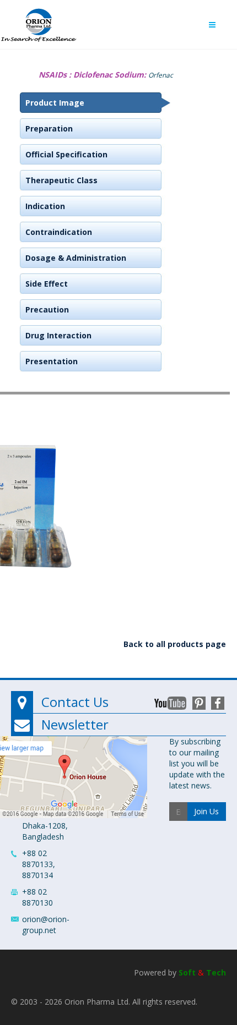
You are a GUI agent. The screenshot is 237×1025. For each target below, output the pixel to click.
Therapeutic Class (61, 180)
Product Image (54, 102)
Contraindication (58, 232)
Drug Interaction (58, 335)
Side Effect (46, 283)
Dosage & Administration (75, 258)
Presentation (51, 361)
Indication (45, 206)
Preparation (49, 128)
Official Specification (66, 154)
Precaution (47, 309)
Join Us (206, 811)
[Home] (38, 22)
